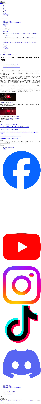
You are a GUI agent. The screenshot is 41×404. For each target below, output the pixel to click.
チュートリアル (6, 48)
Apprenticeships (5, 26)
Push (3, 6)
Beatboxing (11, 119)
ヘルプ (4, 12)
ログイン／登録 (6, 15)
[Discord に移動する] (22, 380)
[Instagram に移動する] (22, 304)
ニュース (4, 46)
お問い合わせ (3, 400)
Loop (3, 50)
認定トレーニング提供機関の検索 (9, 392)
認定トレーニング (6, 23)
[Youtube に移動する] (22, 265)
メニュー (4, 3)
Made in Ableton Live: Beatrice (9, 138)
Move (4, 7)
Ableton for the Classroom (7, 21)
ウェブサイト (16, 116)
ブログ (4, 20)
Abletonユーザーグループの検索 (9, 391)
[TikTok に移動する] (22, 342)
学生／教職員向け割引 (7, 385)
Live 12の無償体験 (6, 14)
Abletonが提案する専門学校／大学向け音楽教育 (12, 22)
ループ (4, 119)
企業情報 (16, 400)
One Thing (4, 51)
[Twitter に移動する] (22, 227)
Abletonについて (6, 24)
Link (3, 9)
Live (3, 5)
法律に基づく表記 (35, 400)
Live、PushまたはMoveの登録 (8, 147)
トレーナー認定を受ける (7, 394)
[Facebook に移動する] (22, 188)
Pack (3, 11)
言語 (1, 398)
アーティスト (5, 45)
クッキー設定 (29, 400)
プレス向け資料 (9, 400)
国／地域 (2, 399)
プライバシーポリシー (22, 400)
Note (3, 8)
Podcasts (4, 52)
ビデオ (4, 49)
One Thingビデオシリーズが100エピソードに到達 (14, 127)
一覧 (3, 44)
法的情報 (13, 400)
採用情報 (4, 25)
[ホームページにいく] (1, 3)
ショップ (4, 10)
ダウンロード (5, 47)
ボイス (7, 119)
